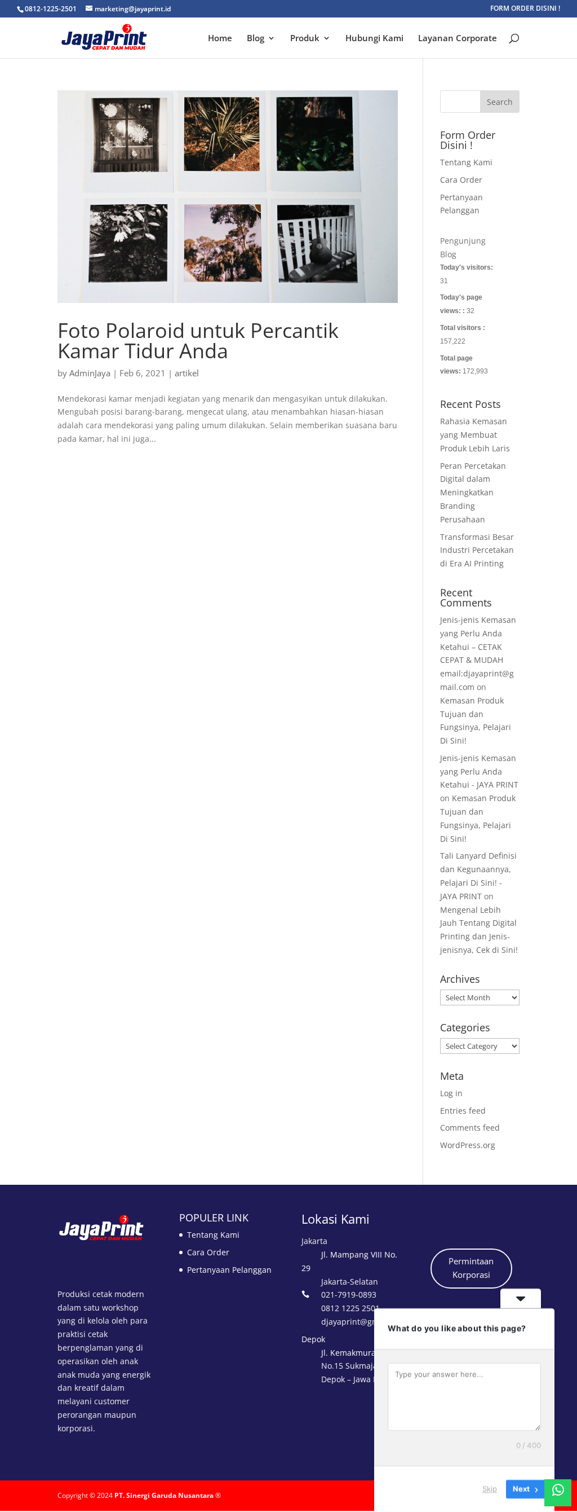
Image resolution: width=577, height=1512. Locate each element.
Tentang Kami (466, 162)
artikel (187, 373)
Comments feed (470, 1127)
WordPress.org (467, 1145)
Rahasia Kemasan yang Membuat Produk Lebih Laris (475, 435)
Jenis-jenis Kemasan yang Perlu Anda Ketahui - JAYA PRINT (479, 771)
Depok (313, 1339)
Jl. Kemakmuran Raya (361, 1352)
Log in (451, 1093)
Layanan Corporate (457, 38)
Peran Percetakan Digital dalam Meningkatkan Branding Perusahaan (473, 492)
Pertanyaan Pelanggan (229, 1269)
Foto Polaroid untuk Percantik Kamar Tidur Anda (198, 340)
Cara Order (461, 179)
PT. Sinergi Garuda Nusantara (164, 1495)
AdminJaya (89, 373)
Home (220, 38)
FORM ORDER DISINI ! (525, 9)
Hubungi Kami (374, 38)
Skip (489, 1488)
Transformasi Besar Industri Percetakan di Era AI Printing (477, 550)
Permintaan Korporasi (471, 1267)
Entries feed (463, 1110)
